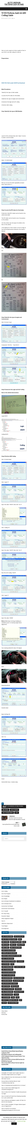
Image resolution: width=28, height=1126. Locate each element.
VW (20, 1000)
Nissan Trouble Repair (7, 989)
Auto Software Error (6, 903)
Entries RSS (4, 1014)
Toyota (16, 994)
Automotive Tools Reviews (7, 908)
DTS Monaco (20, 961)
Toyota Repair (5, 997)
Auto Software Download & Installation (11, 901)
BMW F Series (5, 947)
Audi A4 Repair (14, 810)
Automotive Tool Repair (7, 906)
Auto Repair (4, 898)
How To (3, 921)
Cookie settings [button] (21, 1121)
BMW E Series (21, 944)
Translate (12, 884)
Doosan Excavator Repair (8, 961)
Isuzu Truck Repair (19, 978)
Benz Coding (5, 942)
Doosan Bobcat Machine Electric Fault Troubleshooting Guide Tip (10, 1082)
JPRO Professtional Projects (9, 983)
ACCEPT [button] (14, 1123)
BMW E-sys (13, 944)
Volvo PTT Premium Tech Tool (10, 1000)
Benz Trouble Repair (16, 942)
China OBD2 (4, 1011)
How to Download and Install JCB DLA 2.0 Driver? (13, 1085)
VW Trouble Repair (13, 1003)
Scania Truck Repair (7, 994)
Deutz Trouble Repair (7, 958)
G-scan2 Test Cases (19, 967)
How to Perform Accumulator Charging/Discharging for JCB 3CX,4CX (10, 1109)
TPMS (13, 997)
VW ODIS (4, 1003)
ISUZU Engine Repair (7, 978)
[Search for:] (14, 838)
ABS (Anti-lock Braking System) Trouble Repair (13, 806)
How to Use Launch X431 (8, 975)
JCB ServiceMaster (6, 980)
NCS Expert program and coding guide (11, 1054)
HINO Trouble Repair (7, 969)
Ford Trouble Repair (7, 967)
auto (14, 18)
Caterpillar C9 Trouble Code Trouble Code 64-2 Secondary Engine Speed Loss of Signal (12, 1073)
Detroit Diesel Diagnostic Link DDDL (11, 956)
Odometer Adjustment (7, 923)
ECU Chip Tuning (5, 913)
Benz (20, 939)
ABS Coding (5, 810)
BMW (24, 942)
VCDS (16, 812)
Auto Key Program (5, 893)
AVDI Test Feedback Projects (9, 939)
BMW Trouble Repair (16, 947)
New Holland (14, 986)
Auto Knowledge (5, 896)
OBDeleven (18, 989)
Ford (12, 964)
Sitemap (3, 1013)
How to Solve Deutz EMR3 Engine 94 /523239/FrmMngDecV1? (10, 1088)
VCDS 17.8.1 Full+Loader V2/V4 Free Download (13, 83)
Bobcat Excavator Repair (8, 950)
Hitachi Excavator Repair (8, 972)
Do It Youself (4, 911)
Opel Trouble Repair (7, 992)
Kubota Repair (5, 986)
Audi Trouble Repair (8, 812)
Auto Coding (4, 891)
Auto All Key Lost (19, 936)
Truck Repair (4, 926)
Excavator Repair (5, 916)
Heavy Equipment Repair (7, 918)
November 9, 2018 (7, 18)
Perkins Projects (19, 992)
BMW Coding (5, 944)
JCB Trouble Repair (18, 980)
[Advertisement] (14, 35)
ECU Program (5, 964)
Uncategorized (5, 928)
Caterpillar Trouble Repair (9, 953)
